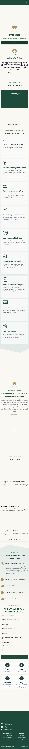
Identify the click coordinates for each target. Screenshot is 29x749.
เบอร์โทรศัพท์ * (5, 624)
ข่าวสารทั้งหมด (13, 539)
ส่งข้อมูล (14, 656)
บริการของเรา (14, 43)
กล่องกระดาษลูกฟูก (7, 737)
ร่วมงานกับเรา (21, 740)
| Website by (11, 746)
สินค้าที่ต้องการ (5, 637)
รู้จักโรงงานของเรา (13, 73)
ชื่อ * (3, 615)
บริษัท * (3, 619)
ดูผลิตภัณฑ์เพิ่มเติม (13, 124)
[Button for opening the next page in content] (7, 2)
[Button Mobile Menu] (26, 2)
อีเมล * (3, 628)
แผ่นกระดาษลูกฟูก (7, 735)
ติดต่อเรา (22, 742)
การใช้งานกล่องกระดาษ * (7, 646)
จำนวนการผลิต (5, 642)
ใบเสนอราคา (21, 735)
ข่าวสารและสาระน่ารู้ (21, 737)
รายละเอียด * (5, 651)
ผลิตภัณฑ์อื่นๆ (7, 740)
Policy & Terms (4, 746)
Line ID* (4, 633)
